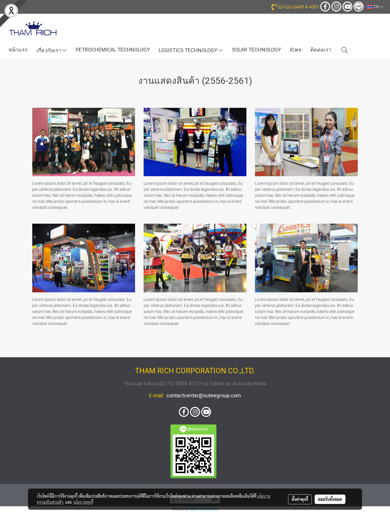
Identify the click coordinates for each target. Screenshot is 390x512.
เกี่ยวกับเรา (49, 50)
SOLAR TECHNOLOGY (256, 50)
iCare (295, 50)
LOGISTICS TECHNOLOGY (188, 50)
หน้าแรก (18, 50)
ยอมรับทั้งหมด (330, 499)
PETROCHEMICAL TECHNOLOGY (113, 50)
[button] (344, 50)
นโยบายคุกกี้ (83, 502)
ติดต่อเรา (320, 50)
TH (376, 7)
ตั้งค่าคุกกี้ (300, 499)
